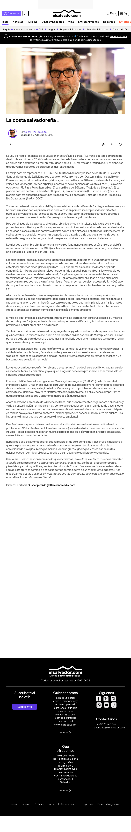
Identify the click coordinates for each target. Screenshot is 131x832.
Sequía (6, 29)
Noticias (18, 21)
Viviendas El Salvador (97, 29)
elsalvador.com (118, 36)
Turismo (32, 21)
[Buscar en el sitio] (26, 13)
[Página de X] (105, 700)
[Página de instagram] (113, 700)
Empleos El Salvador (70, 29)
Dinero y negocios (53, 21)
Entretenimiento (88, 21)
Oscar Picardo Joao (35, 131)
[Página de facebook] (98, 700)
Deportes (109, 21)
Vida (71, 21)
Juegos (51, 29)
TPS (41, 29)
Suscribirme (24, 706)
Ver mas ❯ (65, 732)
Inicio (5, 21)
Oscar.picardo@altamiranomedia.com (52, 485)
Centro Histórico (121, 29)
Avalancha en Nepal (24, 29)
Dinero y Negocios (108, 804)
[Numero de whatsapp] (99, 706)
